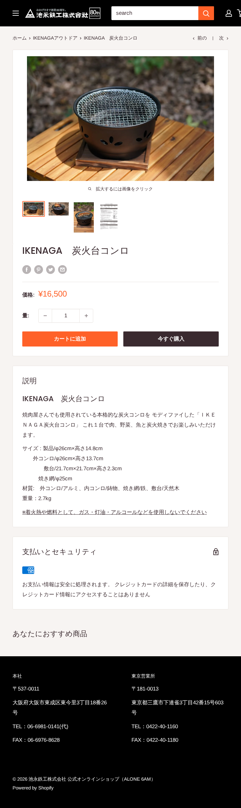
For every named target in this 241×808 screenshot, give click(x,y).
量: (25, 316)
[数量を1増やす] (86, 315)
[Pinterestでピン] (38, 269)
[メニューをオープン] (16, 13)
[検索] (206, 13)
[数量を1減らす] (45, 315)
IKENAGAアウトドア (55, 38)
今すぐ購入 (171, 339)
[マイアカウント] (229, 13)
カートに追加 (70, 339)
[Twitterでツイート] (50, 269)
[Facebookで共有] (26, 269)
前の (202, 38)
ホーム (20, 38)
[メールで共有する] (62, 269)
